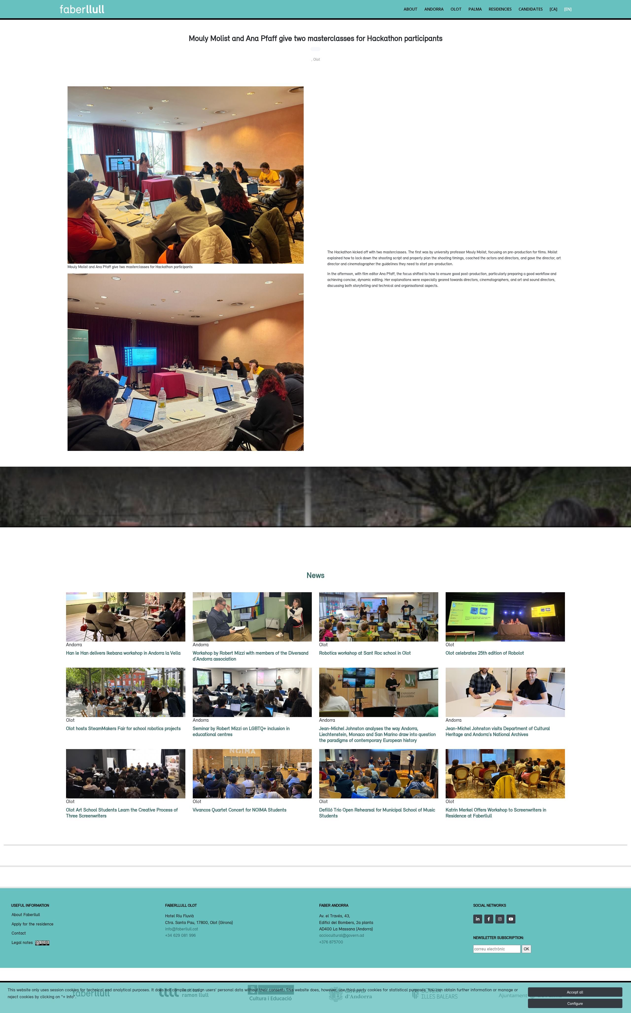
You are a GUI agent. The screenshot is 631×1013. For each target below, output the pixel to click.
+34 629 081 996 (180, 935)
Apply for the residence (32, 924)
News (315, 575)
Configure (575, 1003)
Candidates (531, 9)
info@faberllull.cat (181, 928)
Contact (19, 933)
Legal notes (22, 942)
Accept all (575, 992)
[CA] (553, 9)
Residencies (500, 9)
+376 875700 (331, 941)
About (411, 9)
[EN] (568, 9)
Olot (456, 9)
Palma (475, 9)
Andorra (434, 9)
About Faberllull (26, 915)
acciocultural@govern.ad (341, 935)
